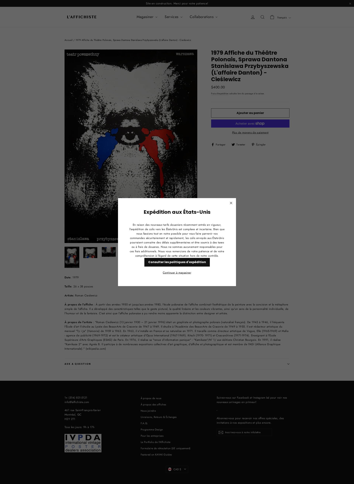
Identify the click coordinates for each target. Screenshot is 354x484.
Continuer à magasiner (177, 272)
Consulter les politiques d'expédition (177, 262)
